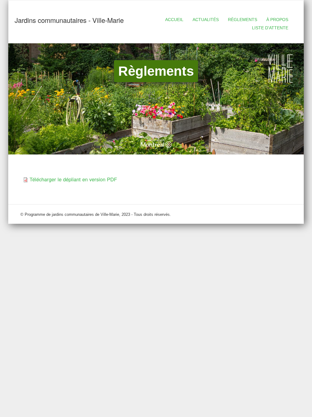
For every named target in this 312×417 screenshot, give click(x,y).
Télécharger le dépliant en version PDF (73, 179)
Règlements (242, 19)
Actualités (206, 19)
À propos (277, 19)
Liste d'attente (270, 27)
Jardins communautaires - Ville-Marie (69, 20)
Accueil (174, 19)
